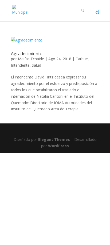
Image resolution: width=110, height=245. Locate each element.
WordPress (58, 145)
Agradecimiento (26, 53)
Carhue (82, 58)
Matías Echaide (31, 58)
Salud (36, 65)
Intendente (20, 65)
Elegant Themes (54, 139)
